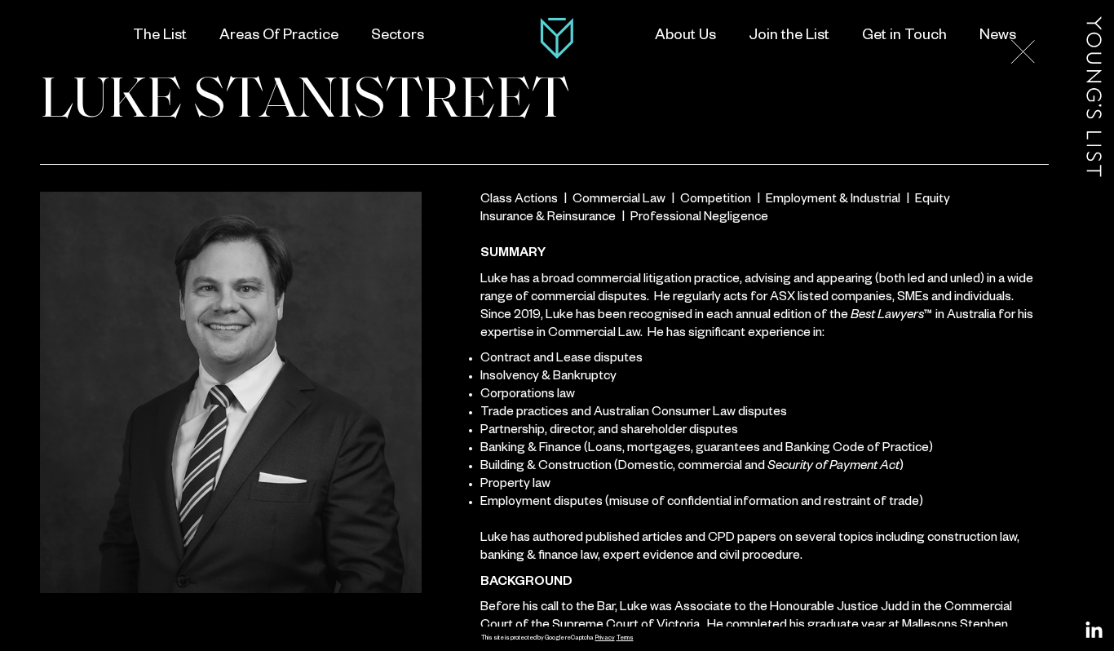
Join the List (789, 37)
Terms (625, 639)
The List (160, 37)
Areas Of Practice (278, 37)
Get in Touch (904, 37)
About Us (685, 37)
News (997, 37)
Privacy (605, 639)
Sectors (397, 37)
